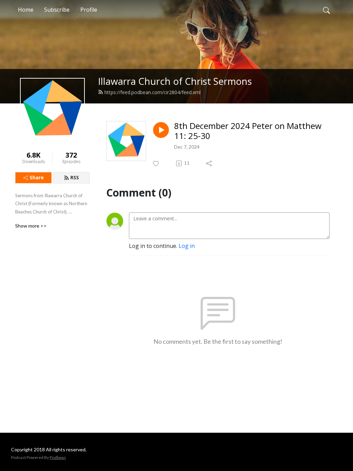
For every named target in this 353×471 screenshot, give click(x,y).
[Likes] (156, 163)
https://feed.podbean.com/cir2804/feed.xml (152, 92)
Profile (88, 9)
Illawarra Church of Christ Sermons (175, 81)
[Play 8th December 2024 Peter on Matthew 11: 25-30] (161, 130)
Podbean (58, 457)
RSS (74, 177)
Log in (187, 246)
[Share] (209, 163)
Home (25, 9)
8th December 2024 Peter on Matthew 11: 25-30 (248, 131)
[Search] (326, 10)
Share (37, 177)
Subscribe (57, 9)
